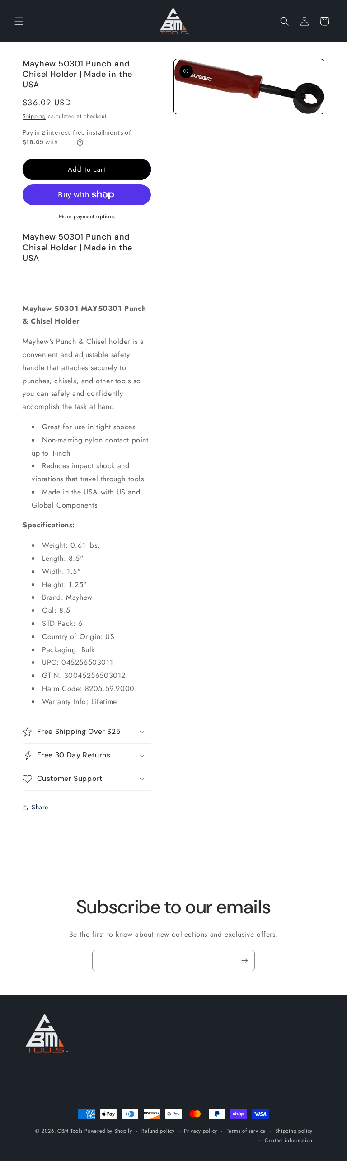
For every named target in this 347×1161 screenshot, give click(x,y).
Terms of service (246, 1130)
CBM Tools (69, 1130)
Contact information (289, 1140)
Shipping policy (294, 1130)
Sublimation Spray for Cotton (318, 1120)
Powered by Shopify (108, 1130)
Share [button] (40, 807)
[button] (19, 21)
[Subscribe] (244, 960)
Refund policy (157, 1130)
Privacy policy (200, 1130)
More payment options (87, 216)
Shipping (34, 116)
